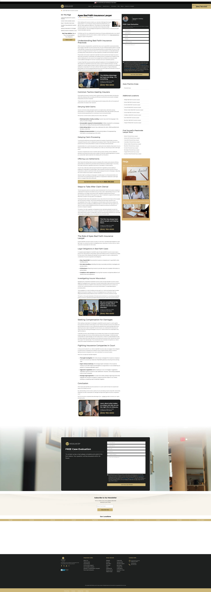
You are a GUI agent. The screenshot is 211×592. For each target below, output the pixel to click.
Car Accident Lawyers (89, 566)
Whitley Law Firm (144, 64)
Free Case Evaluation (89, 570)
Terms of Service (126, 68)
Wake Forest (109, 571)
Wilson (118, 571)
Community (113, 6)
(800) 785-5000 (201, 6)
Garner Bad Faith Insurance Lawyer (132, 112)
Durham (108, 565)
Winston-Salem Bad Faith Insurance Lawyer (133, 109)
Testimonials (87, 562)
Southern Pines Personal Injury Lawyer (132, 153)
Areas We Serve (106, 6)
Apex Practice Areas (97, 6)
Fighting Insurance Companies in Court (69, 30)
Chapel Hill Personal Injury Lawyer (131, 151)
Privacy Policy (133, 68)
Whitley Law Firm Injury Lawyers (97, 585)
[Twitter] (64, 566)
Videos (122, 6)
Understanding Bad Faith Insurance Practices (68, 18)
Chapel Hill (119, 566)
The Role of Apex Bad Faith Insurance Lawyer (68, 26)
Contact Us (127, 6)
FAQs (118, 6)
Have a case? (68, 39)
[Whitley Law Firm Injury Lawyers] (67, 6)
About (89, 6)
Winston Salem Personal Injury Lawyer (132, 144)
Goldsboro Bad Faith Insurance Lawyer (132, 115)
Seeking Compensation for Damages (68, 28)
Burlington (119, 565)
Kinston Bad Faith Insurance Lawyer (132, 102)
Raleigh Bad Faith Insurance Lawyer (132, 99)
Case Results (87, 563)
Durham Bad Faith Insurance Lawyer (132, 104)
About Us (86, 560)
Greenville (119, 560)
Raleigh (108, 560)
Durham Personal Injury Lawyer (131, 147)
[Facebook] (61, 566)
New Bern (108, 563)
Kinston (108, 562)
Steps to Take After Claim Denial (67, 23)
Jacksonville (120, 562)
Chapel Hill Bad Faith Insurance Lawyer (132, 122)
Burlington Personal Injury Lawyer (131, 149)
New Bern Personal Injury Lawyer (131, 145)
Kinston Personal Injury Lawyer (131, 136)
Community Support (89, 565)
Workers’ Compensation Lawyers (92, 568)
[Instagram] (69, 566)
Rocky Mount (109, 570)
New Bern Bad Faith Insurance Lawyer (132, 120)
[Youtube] (66, 566)
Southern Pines (120, 570)
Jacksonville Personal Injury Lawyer (132, 138)
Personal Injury (127, 88)
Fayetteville (109, 568)
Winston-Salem (121, 563)
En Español (132, 6)
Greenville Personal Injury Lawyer (131, 140)
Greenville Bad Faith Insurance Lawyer (132, 107)
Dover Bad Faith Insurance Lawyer (131, 117)
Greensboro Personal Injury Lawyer (132, 142)
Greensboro (120, 568)
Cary (107, 566)
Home (61, 10)
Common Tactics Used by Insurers (68, 20)
